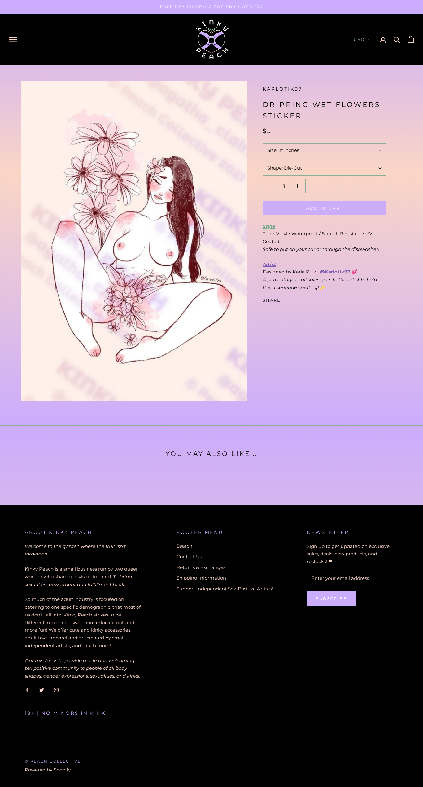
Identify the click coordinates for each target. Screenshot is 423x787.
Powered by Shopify (48, 770)
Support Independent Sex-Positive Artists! (225, 589)
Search (184, 546)
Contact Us (189, 556)
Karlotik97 (282, 89)
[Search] (397, 39)
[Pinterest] (303, 298)
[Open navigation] (13, 39)
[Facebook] (287, 298)
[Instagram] (56, 690)
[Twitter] (295, 298)
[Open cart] (411, 39)
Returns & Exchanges (201, 567)
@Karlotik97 (335, 272)
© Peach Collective (53, 761)
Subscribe (331, 598)
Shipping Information (201, 578)
